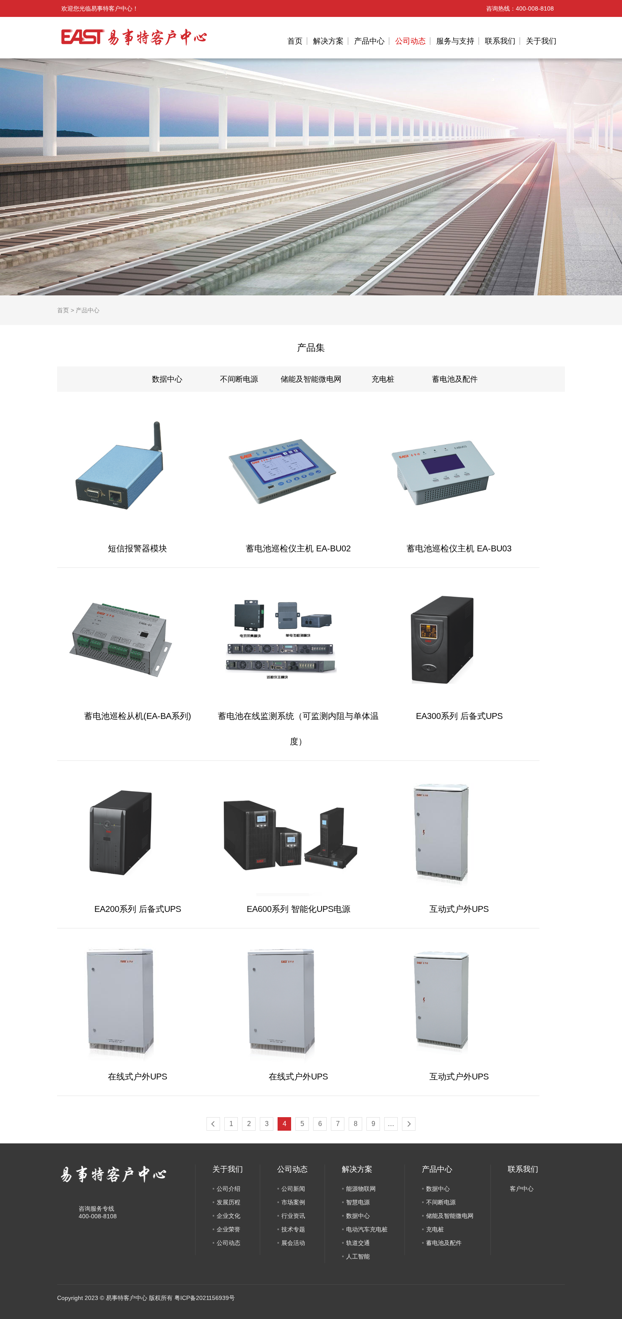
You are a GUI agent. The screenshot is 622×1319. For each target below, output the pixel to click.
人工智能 (358, 1256)
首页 (295, 41)
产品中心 (369, 41)
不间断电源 (239, 379)
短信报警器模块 (137, 548)
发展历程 (228, 1202)
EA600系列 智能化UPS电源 (298, 909)
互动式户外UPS (459, 909)
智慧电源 (358, 1202)
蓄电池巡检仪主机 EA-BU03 (459, 548)
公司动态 (410, 41)
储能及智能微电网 (311, 379)
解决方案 (328, 41)
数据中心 (167, 379)
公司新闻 (293, 1188)
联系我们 (500, 41)
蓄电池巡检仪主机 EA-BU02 (298, 548)
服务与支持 (455, 41)
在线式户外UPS (137, 1076)
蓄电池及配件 (455, 379)
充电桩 (383, 379)
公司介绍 (228, 1188)
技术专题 (293, 1229)
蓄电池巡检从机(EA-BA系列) (137, 716)
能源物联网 (361, 1188)
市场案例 (293, 1202)
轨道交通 (358, 1242)
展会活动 (293, 1242)
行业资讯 (293, 1215)
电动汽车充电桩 (367, 1229)
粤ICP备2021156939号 (204, 1297)
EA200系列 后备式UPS (137, 909)
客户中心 (522, 1188)
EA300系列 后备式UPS (459, 716)
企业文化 (228, 1215)
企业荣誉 (228, 1229)
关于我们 (541, 41)
